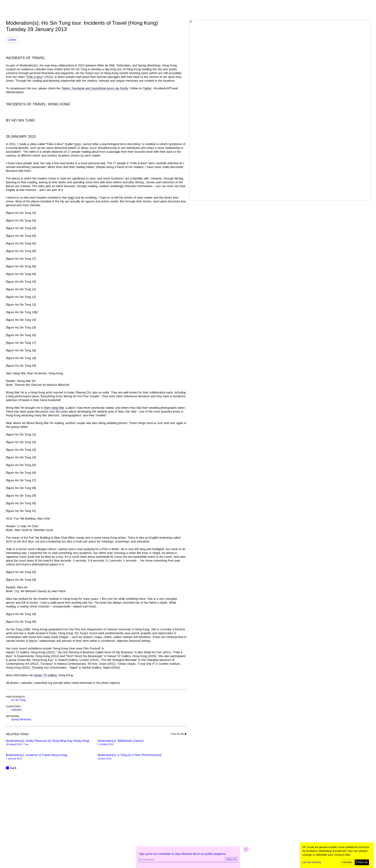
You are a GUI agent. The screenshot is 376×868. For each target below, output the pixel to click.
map (70, 197)
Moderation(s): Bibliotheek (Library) (121, 740)
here (77, 144)
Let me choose (311, 862)
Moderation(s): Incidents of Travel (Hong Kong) (36, 755)
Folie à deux (35, 76)
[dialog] (336, 855)
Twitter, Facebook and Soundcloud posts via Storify (94, 88)
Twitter (147, 88)
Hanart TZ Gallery (45, 675)
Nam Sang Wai (54, 407)
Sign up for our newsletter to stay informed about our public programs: (182, 853)
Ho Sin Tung (18, 700)
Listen (12, 39)
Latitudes (16, 709)
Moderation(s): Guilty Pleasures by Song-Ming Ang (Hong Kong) (47, 740)
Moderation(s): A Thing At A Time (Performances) (130, 755)
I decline (346, 862)
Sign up (231, 859)
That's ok (362, 862)
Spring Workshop (21, 719)
